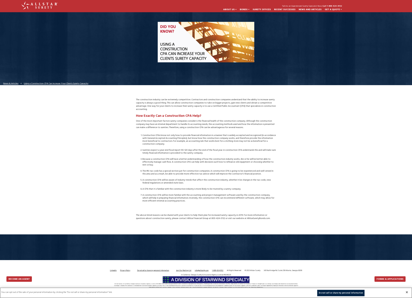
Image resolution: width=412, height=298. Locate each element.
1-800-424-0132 (217, 270)
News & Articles (10, 83)
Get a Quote (333, 9)
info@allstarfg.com (202, 270)
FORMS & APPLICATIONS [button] (390, 279)
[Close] (406, 292)
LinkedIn (113, 270)
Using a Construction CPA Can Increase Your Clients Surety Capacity (56, 83)
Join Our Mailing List (183, 270)
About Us (229, 9)
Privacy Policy (125, 270)
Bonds (244, 9)
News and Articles (310, 9)
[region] (206, 293)
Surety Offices (262, 9)
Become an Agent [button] (19, 279)
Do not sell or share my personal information (153, 270)
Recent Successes (284, 9)
